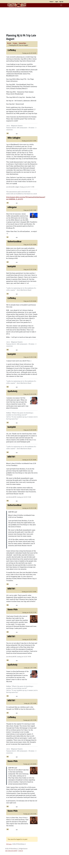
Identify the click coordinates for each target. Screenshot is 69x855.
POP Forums (9, 844)
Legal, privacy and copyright (11, 851)
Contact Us (20, 851)
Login (56, 1)
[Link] (17, 133)
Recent (9, 43)
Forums (15, 43)
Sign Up (61, 1)
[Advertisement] (34, 20)
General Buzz (22, 43)
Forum (51, 1)
